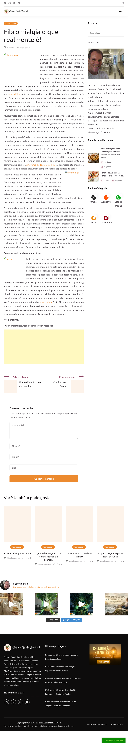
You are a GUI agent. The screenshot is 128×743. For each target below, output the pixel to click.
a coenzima (46, 302)
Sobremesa (106, 222)
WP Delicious (41, 726)
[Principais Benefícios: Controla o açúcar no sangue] (46, 604)
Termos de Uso (116, 724)
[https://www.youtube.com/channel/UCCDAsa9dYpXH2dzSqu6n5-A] (27, 701)
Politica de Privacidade (97, 724)
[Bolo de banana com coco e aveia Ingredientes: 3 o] (11, 604)
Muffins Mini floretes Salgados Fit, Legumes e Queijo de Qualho (60, 692)
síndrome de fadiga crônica (40, 164)
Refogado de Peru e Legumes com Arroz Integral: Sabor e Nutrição (63, 680)
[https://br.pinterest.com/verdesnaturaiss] (20, 701)
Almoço (94, 201)
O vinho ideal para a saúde (17, 553)
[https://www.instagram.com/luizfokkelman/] (13, 701)
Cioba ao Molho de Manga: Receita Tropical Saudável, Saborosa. (60, 703)
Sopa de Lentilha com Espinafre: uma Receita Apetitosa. (61, 657)
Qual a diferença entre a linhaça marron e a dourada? (48, 556)
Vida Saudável (10, 23)
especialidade (14, 94)
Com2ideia (38, 722)
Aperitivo (106, 201)
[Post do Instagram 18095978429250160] (116, 604)
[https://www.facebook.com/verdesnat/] (6, 701)
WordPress (69, 726)
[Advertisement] (44, 347)
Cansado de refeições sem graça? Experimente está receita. (59, 668)
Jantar (93, 222)
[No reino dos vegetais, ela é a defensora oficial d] (81, 604)
